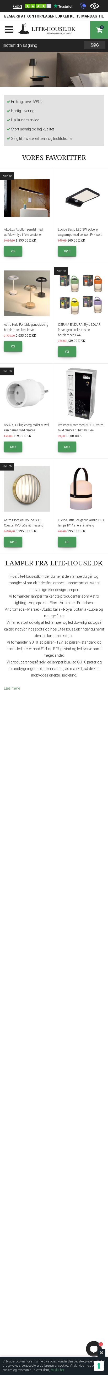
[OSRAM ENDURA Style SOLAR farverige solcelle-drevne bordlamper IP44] (81, 293)
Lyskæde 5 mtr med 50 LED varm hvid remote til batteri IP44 (80, 427)
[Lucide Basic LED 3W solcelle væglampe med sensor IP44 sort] (81, 198)
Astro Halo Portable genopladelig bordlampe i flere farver (26, 327)
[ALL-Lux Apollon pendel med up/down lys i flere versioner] (27, 198)
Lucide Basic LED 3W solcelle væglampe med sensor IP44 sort (80, 232)
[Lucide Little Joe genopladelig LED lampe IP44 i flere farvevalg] (81, 489)
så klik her (57, 1370)
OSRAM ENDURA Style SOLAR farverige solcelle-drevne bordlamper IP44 (79, 330)
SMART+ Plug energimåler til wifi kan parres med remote (26, 427)
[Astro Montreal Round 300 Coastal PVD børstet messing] (27, 489)
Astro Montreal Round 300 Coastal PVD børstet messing (24, 522)
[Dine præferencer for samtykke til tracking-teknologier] (99, 1366)
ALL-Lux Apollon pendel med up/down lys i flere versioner (23, 232)
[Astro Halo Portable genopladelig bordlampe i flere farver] (27, 293)
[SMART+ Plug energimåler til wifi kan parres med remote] (27, 394)
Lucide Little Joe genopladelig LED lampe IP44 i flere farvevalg (81, 522)
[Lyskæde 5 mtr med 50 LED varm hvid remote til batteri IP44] (81, 394)
